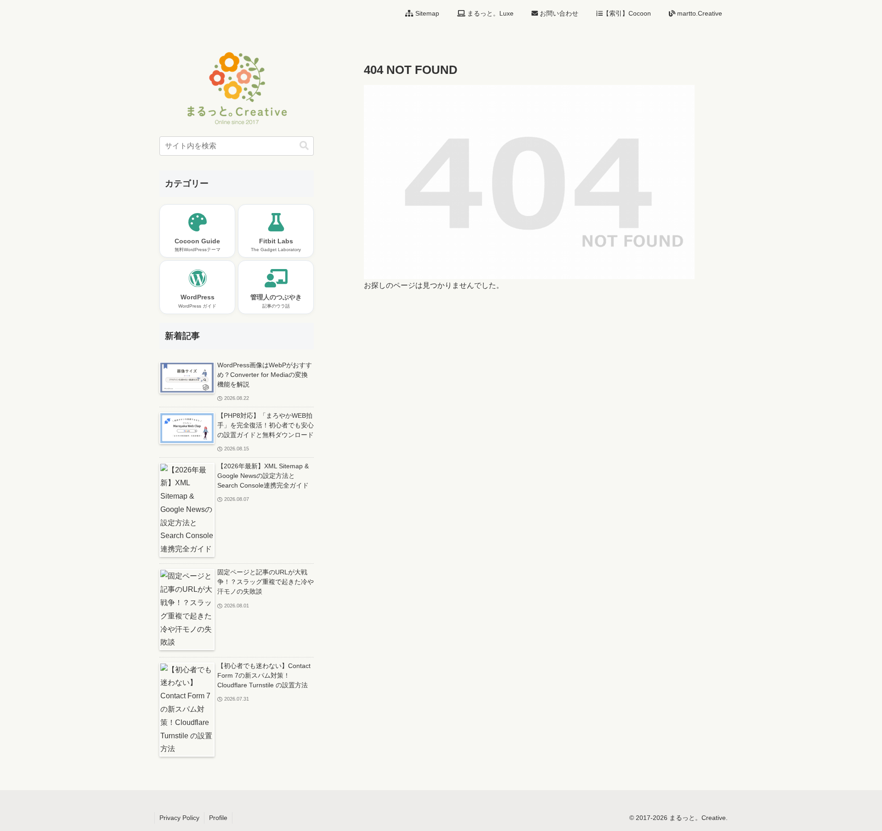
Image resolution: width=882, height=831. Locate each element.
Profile (218, 817)
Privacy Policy (179, 817)
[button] (304, 145)
